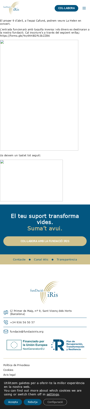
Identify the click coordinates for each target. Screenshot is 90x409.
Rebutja (32, 402)
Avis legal (9, 374)
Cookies (8, 369)
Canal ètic (41, 259)
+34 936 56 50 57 (22, 322)
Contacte (19, 259)
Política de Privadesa (16, 365)
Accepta (13, 402)
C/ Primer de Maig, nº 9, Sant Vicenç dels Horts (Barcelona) (41, 312)
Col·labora (66, 8)
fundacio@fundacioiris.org (26, 331)
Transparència (67, 259)
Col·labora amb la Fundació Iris (45, 241)
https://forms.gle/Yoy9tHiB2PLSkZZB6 (25, 35)
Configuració (55, 402)
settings (53, 394)
